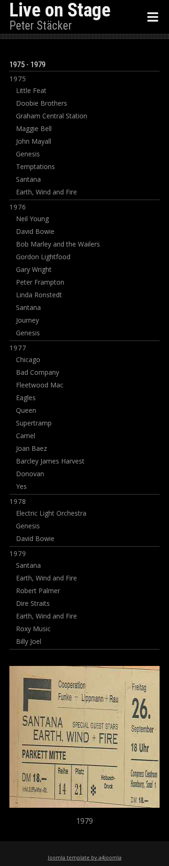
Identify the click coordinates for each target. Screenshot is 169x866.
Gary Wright (34, 269)
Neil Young (32, 218)
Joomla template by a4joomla (85, 857)
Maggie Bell (34, 128)
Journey (27, 320)
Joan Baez (31, 448)
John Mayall (33, 141)
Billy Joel (28, 641)
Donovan (30, 473)
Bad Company (37, 372)
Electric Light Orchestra (51, 513)
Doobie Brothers (41, 103)
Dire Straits (33, 603)
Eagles (26, 397)
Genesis (28, 153)
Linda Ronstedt (39, 294)
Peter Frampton (40, 282)
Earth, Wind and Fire (46, 191)
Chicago (28, 359)
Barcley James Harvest (50, 460)
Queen (26, 410)
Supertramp (34, 422)
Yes (21, 486)
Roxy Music (33, 628)
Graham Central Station (51, 115)
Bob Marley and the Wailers (58, 244)
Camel (25, 435)
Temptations (35, 166)
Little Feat (31, 90)
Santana (28, 179)
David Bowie (35, 231)
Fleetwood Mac (39, 384)
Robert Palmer (38, 590)
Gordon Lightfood (43, 256)
